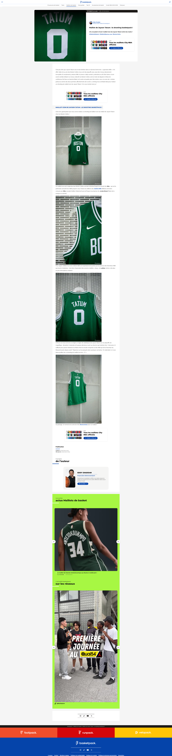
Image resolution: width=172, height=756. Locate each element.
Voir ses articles (82, 483)
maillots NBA (98, 188)
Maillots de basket (71, 5)
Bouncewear (83, 424)
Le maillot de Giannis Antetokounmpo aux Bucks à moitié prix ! (77, 573)
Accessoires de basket (98, 5)
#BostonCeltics (117, 34)
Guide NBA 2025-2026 (112, 5)
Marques (122, 5)
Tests (62, 5)
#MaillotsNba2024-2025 (106, 34)
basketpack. (69, 726)
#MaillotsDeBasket (94, 34)
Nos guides (81, 5)
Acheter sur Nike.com (117, 48)
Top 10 (88, 5)
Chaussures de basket (53, 5)
